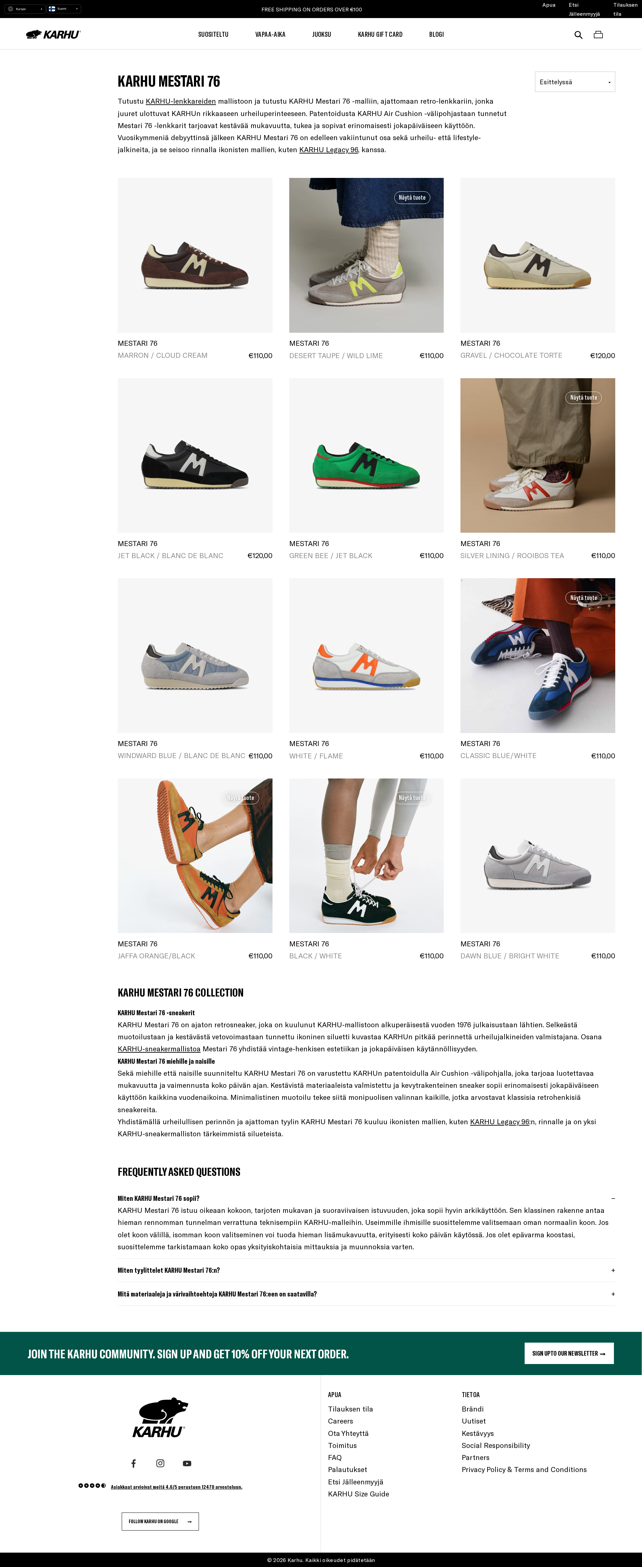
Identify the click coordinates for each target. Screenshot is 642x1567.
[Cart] (598, 34)
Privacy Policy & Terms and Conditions (524, 1469)
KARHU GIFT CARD (380, 34)
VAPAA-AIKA (270, 34)
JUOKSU (321, 34)
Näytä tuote (412, 197)
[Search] (578, 34)
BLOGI (436, 34)
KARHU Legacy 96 (328, 149)
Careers (340, 1421)
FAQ (335, 1457)
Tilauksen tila (625, 9)
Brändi (473, 1408)
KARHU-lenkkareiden (181, 101)
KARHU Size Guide (358, 1493)
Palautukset (347, 1469)
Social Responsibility (496, 1445)
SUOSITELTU (213, 34)
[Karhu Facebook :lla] (133, 1463)
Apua (548, 4)
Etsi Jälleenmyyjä (584, 9)
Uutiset (474, 1421)
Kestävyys (478, 1433)
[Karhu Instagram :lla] (160, 1463)
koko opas (229, 1246)
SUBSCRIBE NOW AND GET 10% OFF (312, 9)
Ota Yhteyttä (348, 1433)
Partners (476, 1457)
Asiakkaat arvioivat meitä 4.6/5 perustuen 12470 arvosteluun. (176, 1486)
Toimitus (342, 1445)
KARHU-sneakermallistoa (159, 1048)
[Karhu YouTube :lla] (187, 1463)
